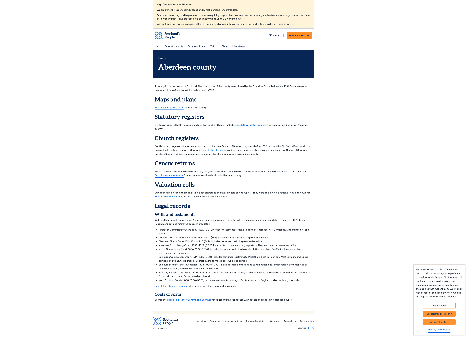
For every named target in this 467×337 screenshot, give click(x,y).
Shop (224, 46)
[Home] (167, 35)
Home (157, 46)
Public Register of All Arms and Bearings (189, 299)
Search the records (174, 46)
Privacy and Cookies (439, 329)
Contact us (215, 321)
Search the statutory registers (251, 124)
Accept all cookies (439, 322)
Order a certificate (197, 46)
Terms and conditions (256, 321)
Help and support (240, 46)
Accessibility (290, 321)
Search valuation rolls (167, 196)
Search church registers (215, 150)
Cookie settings (439, 305)
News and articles (233, 321)
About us (201, 321)
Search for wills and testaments (172, 286)
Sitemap (302, 328)
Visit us (213, 46)
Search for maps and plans (169, 107)
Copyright (274, 321)
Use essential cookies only (439, 314)
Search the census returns (169, 175)
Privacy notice (307, 321)
